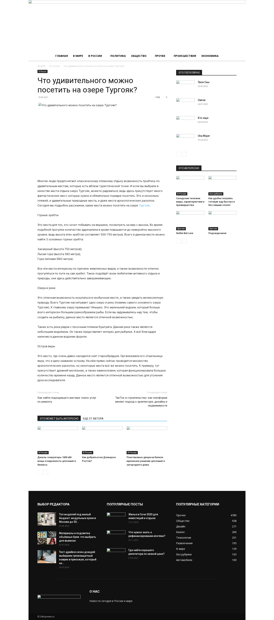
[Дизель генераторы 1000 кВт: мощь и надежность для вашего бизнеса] (57, 440)
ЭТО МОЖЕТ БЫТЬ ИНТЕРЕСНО (59, 418)
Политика (118, 56)
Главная (61, 56)
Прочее (160, 56)
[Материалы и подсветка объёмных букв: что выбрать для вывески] (46, 537)
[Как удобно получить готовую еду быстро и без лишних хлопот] (222, 185)
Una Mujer (204, 135)
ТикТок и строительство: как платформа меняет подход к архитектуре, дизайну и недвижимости (141, 401)
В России (95, 56)
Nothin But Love (184, 233)
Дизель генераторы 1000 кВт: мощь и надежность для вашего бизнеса (56, 461)
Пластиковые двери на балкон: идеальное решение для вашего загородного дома (146, 461)
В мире (78, 56)
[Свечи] (185, 104)
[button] (232, 56)
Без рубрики (216, 193)
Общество (139, 56)
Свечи (201, 100)
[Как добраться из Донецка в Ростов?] (102, 440)
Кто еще (203, 117)
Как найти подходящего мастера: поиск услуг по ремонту (66, 399)
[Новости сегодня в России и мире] (137, 25)
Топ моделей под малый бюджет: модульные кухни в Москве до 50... (77, 518)
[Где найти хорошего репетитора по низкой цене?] (116, 554)
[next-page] (45, 472)
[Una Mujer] (185, 140)
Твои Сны (204, 82)
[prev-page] (39, 472)
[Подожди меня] (222, 220)
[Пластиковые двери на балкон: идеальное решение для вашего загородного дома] (147, 440)
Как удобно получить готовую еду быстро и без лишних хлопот (221, 201)
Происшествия (185, 56)
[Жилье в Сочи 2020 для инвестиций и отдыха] (116, 519)
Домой (41, 66)
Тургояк (144, 205)
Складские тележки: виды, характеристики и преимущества (190, 201)
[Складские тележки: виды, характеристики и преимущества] (190, 185)
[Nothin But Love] (190, 220)
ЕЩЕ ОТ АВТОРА (93, 418)
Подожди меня (217, 233)
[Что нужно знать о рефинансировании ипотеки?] (116, 536)
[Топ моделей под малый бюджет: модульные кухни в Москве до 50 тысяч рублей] (46, 519)
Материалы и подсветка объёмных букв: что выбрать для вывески (77, 537)
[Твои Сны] (185, 86)
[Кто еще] (185, 122)
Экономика (210, 56)
